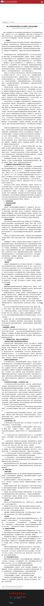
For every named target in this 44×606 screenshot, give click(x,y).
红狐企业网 (18, 598)
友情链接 (11, 602)
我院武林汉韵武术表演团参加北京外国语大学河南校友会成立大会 (14, 586)
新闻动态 (12, 22)
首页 (9, 22)
